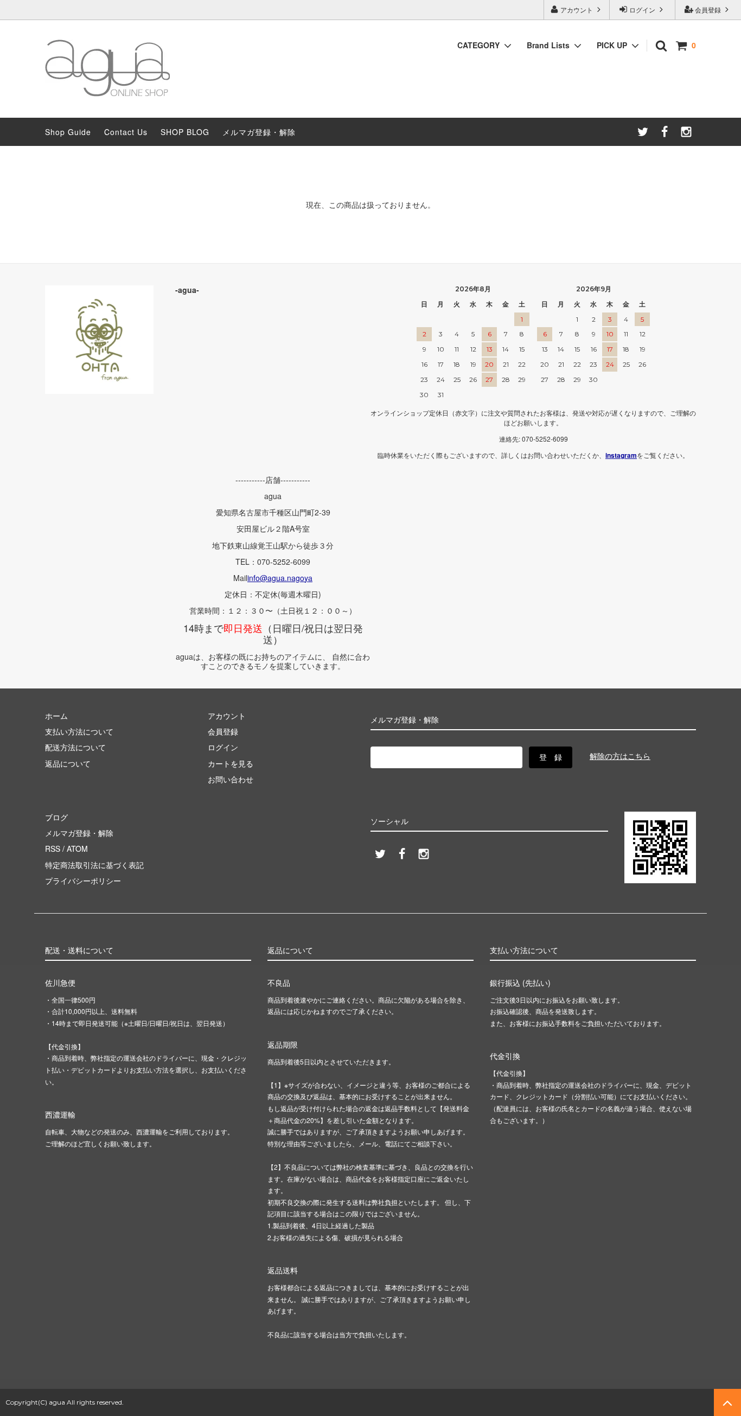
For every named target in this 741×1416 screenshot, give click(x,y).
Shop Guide (68, 131)
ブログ (56, 817)
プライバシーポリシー (83, 880)
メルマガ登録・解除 (259, 131)
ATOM (77, 848)
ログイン (642, 9)
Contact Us (126, 131)
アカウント (577, 9)
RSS (52, 848)
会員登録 (708, 9)
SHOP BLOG (185, 131)
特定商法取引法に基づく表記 (94, 864)
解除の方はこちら (620, 755)
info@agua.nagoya (279, 577)
